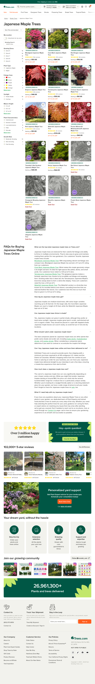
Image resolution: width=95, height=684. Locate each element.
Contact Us (52, 410)
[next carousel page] (91, 460)
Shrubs (46, 12)
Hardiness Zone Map (32, 653)
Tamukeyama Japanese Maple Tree (47, 274)
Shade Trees (69, 12)
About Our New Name (33, 660)
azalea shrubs (48, 341)
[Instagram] (73, 652)
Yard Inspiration (9, 663)
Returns (51, 647)
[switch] (5, 38)
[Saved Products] (86, 6)
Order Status (30, 640)
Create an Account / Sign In (35, 625)
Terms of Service (54, 650)
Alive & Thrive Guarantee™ (57, 643)
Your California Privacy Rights (58, 657)
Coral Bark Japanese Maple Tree (46, 267)
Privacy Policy (53, 640)
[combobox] (13, 30)
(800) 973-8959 (66, 506)
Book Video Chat (64, 501)
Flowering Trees (57, 12)
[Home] (9, 6)
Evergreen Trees (36, 12)
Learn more (63, 2)
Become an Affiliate (10, 660)
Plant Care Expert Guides (12, 647)
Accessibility (53, 653)
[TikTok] (78, 652)
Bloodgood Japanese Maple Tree (46, 261)
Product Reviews (9, 657)
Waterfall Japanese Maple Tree (45, 285)
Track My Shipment (33, 622)
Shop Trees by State (10, 650)
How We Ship (30, 650)
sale (73, 387)
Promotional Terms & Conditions (55, 661)
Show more (7, 90)
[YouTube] (87, 652)
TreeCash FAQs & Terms (34, 657)
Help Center (30, 647)
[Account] (82, 6)
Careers (6, 643)
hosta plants (71, 339)
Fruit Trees (24, 12)
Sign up (84, 621)
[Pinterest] (73, 657)
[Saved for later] (43, 30)
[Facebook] (82, 652)
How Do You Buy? (70, 439)
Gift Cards (7, 653)
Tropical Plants (80, 12)
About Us (7, 640)
